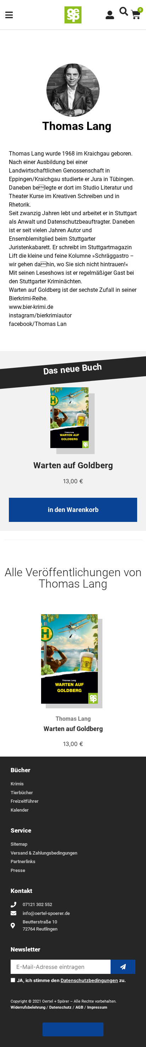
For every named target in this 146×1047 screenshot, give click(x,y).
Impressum (97, 1007)
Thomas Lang (73, 718)
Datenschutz (60, 1007)
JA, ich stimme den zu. (71, 980)
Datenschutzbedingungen (89, 980)
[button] (124, 11)
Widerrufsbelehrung (28, 1007)
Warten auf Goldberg (73, 728)
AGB (79, 1007)
